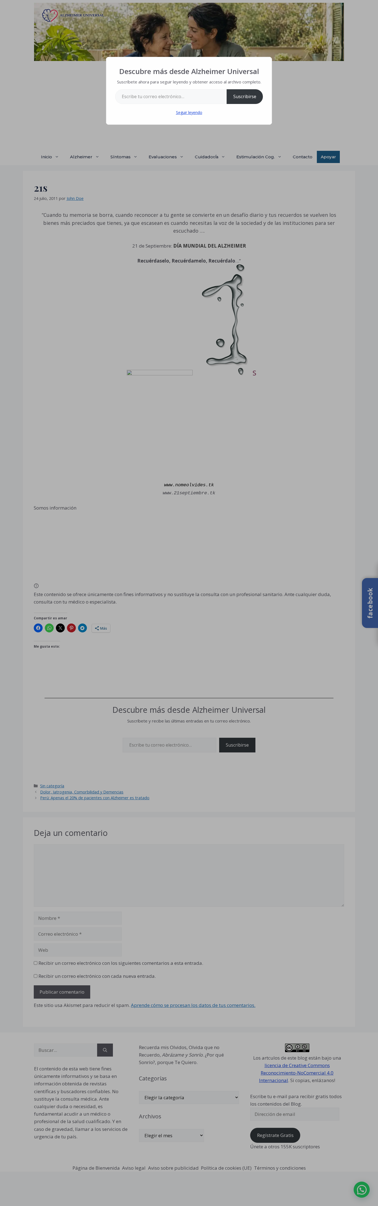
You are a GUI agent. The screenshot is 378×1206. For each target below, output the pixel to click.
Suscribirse (244, 96)
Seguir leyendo (189, 112)
